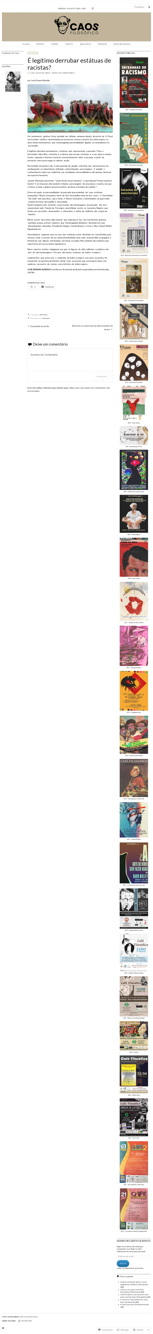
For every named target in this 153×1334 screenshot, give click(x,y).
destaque (46, 318)
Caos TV (69, 44)
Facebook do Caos (10, 53)
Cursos (54, 44)
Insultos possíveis (127, 1304)
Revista (40, 44)
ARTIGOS (33, 53)
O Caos (26, 44)
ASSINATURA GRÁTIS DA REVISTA (133, 1241)
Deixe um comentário (63, 73)
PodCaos (102, 44)
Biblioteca (85, 44)
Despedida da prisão (39, 326)
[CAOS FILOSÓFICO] (76, 26)
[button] (134, 84)
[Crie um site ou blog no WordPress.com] (3, 1328)
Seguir (123, 1263)
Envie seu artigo (122, 44)
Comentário (101, 376)
